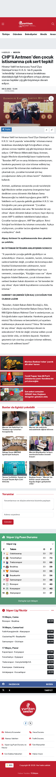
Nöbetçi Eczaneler (13, 732)
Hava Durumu (38, 732)
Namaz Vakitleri (11, 739)
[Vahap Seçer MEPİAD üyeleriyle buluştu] (14, 443)
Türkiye (6, 34)
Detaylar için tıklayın (28, 601)
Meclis (43, 34)
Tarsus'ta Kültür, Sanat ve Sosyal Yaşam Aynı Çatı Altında (14, 479)
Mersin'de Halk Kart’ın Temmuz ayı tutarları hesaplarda (12, 430)
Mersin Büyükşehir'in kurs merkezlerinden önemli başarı (40, 455)
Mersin (16, 52)
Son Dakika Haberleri (13, 754)
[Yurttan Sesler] (27, 24)
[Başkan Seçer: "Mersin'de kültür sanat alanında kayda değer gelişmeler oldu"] (41, 468)
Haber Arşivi (37, 754)
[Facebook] (26, 723)
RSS (10, 765)
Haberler (6, 52)
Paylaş (8, 129)
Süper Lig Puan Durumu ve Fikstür (14, 746)
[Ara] (53, 24)
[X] (30, 723)
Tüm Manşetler (38, 745)
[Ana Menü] (3, 24)
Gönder (8, 522)
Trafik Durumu (38, 739)
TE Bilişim (34, 773)
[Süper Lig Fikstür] (52, 610)
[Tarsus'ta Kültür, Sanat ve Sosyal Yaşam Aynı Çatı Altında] (14, 468)
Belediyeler (31, 34)
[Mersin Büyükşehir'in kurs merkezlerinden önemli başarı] (41, 443)
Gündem (17, 34)
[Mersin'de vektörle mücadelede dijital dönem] (41, 418)
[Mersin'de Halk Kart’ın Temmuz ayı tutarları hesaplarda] (14, 418)
